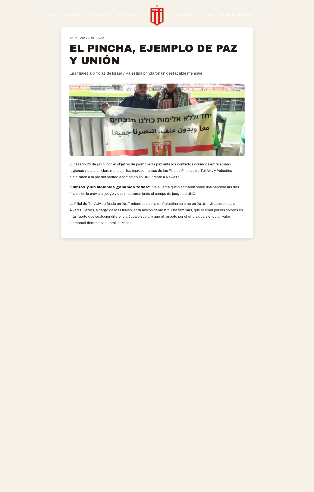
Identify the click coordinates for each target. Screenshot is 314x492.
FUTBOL (72, 15)
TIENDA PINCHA (235, 15)
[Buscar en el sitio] (258, 15)
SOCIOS (205, 15)
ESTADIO (183, 15)
